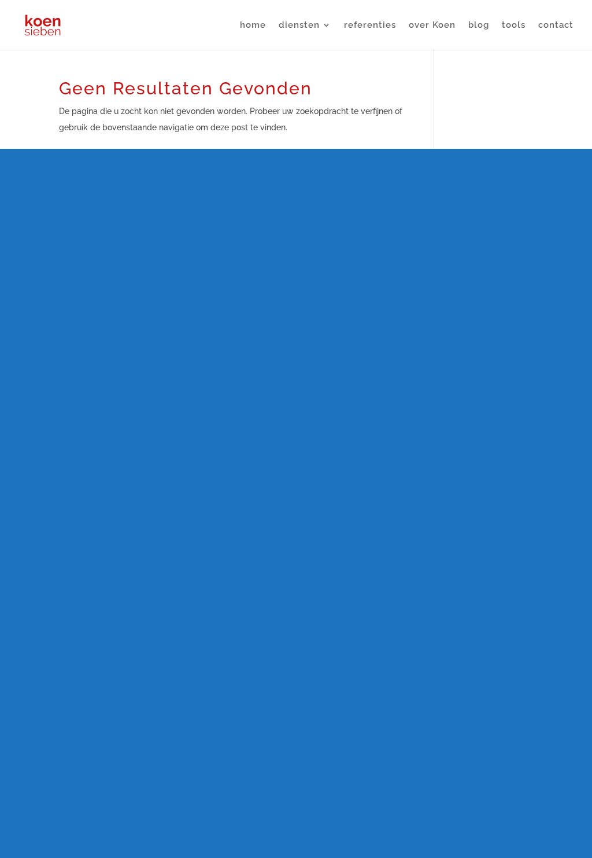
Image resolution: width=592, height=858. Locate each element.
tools (514, 25)
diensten (299, 25)
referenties (370, 25)
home (253, 25)
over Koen (432, 25)
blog (478, 25)
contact (556, 25)
